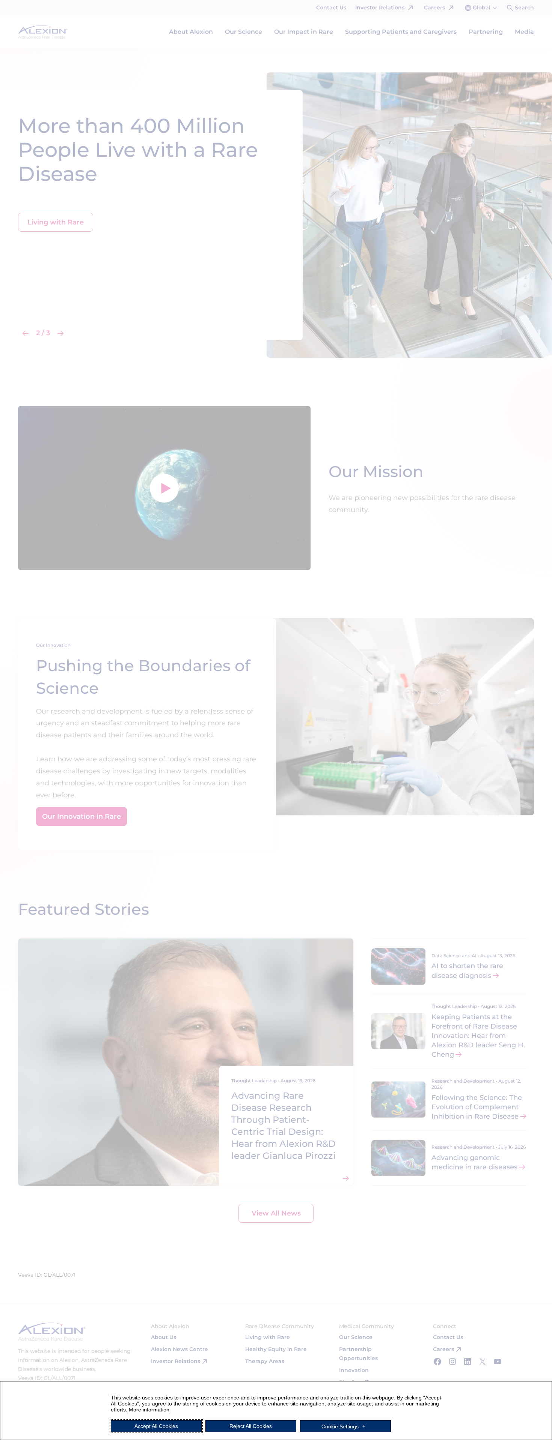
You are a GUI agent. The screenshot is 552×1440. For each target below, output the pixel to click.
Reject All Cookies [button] (250, 1426)
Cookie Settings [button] (340, 1426)
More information (149, 1410)
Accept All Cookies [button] (156, 1426)
